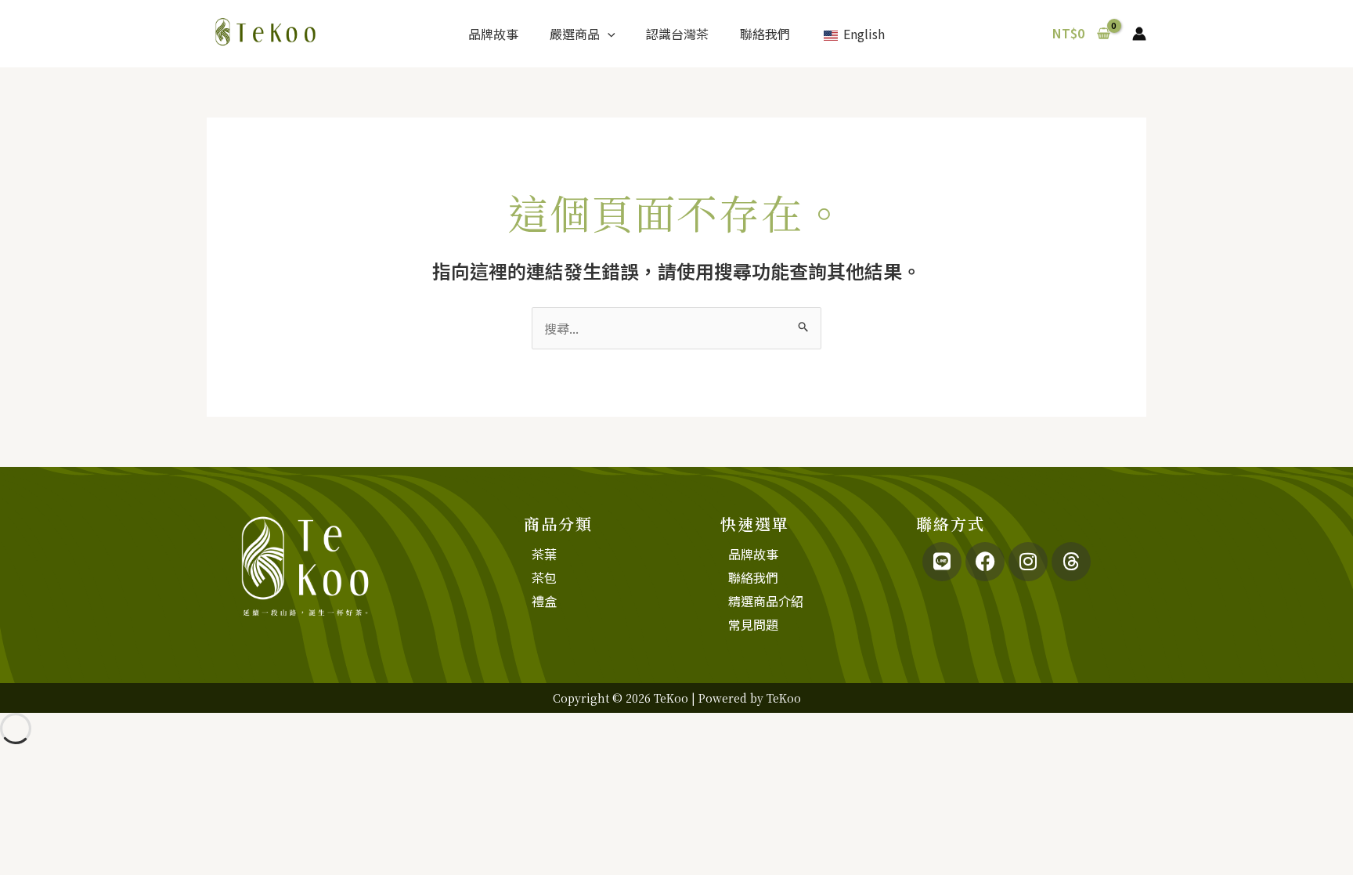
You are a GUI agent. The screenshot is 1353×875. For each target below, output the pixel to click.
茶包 (544, 577)
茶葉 (544, 553)
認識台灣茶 (677, 33)
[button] (607, 33)
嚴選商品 (575, 33)
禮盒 (544, 600)
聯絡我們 (765, 33)
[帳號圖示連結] (1139, 34)
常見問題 (753, 624)
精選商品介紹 (765, 600)
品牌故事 (493, 33)
